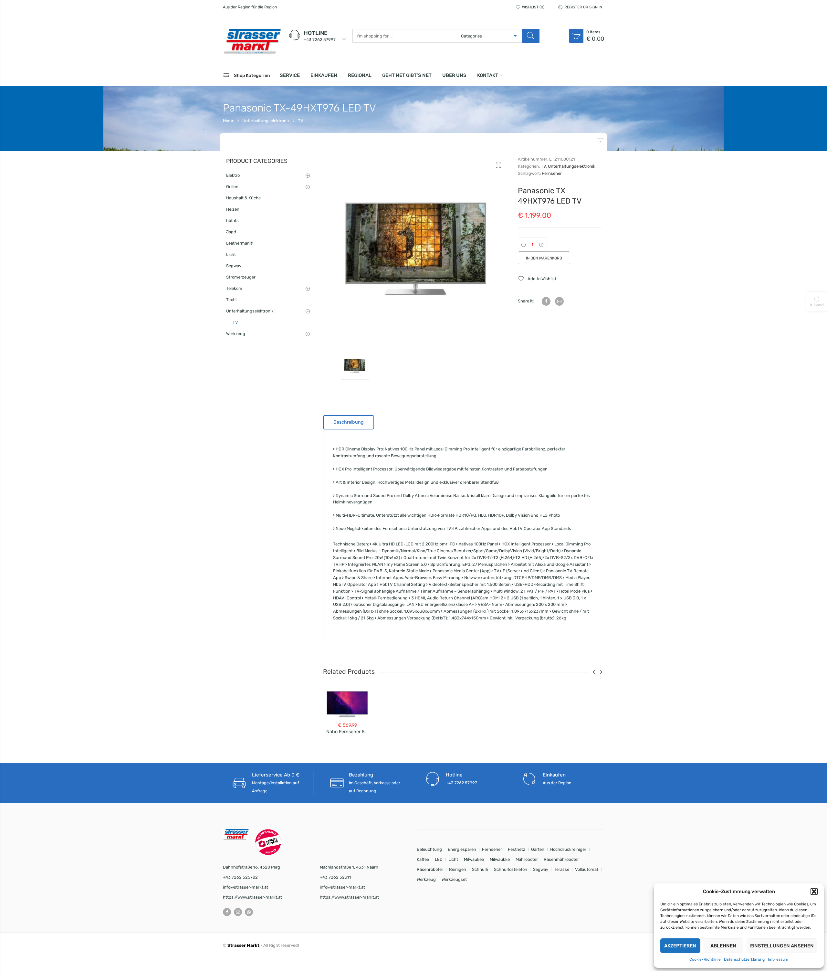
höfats (232, 220)
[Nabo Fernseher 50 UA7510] (600, 141)
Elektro (233, 175)
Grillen (232, 186)
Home (228, 120)
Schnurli (480, 869)
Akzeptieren (680, 946)
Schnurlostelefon (510, 869)
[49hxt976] (415, 248)
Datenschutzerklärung (744, 959)
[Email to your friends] (559, 301)
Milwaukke (500, 859)
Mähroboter (527, 859)
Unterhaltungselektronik (266, 120)
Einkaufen (323, 75)
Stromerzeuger (241, 277)
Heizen (232, 209)
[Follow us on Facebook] (227, 912)
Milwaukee (474, 859)
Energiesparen (462, 849)
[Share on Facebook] (546, 301)
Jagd (231, 231)
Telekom (234, 288)
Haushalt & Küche (243, 197)
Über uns (454, 75)
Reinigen (457, 869)
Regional (360, 75)
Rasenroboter (430, 869)
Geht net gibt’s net (407, 75)
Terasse (561, 869)
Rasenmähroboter (561, 859)
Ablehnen (723, 946)
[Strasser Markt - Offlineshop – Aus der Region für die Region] (252, 41)
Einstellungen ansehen (782, 946)
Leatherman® (239, 243)
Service (290, 75)
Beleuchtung (429, 849)
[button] (814, 891)
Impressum (778, 959)
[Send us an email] (238, 912)
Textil (231, 299)
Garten (537, 849)
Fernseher (552, 173)
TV (300, 120)
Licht (231, 254)
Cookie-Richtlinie (705, 959)
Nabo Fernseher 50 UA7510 (355, 731)
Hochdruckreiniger (568, 849)
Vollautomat (586, 869)
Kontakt (487, 75)
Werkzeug (235, 333)
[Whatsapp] (249, 912)
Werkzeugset (454, 879)
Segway (233, 265)
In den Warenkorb (544, 258)
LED (439, 859)
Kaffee (423, 859)
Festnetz (516, 849)
